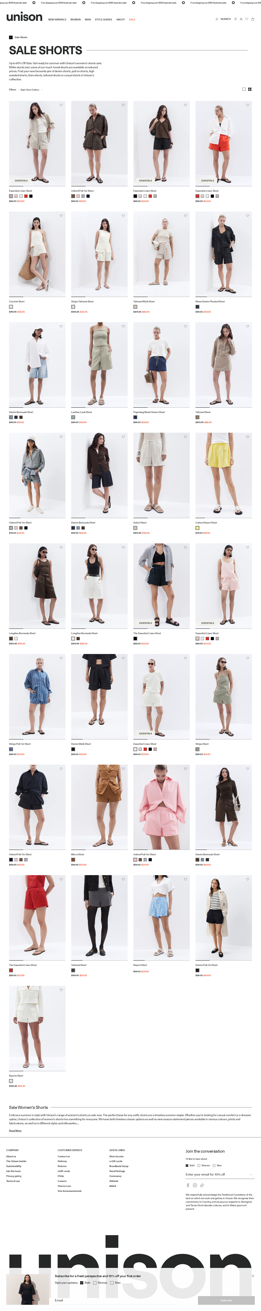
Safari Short (139, 522)
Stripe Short (202, 743)
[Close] (253, 1276)
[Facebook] (188, 1185)
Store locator (116, 1156)
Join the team (13, 1171)
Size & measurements (69, 1191)
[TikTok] (202, 1185)
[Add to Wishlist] (61, 105)
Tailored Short (78, 965)
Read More (15, 1130)
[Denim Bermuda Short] (37, 365)
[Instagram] (195, 1185)
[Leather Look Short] (99, 365)
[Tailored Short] (99, 918)
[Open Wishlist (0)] (247, 19)
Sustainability (13, 1166)
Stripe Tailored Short (82, 301)
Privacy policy (13, 1176)
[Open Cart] (253, 19)
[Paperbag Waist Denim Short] (161, 365)
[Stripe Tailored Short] (99, 254)
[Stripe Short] (223, 696)
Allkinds (113, 1181)
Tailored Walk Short (144, 301)
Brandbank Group (118, 1166)
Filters (12, 89)
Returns (62, 1166)
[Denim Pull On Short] (223, 918)
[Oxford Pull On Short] (99, 143)
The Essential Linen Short (147, 633)
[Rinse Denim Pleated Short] (223, 254)
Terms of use (13, 1181)
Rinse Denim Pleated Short (210, 301)
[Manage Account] (241, 19)
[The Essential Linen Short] (161, 586)
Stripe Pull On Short (20, 743)
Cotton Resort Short (206, 522)
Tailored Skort (203, 412)
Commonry (115, 1176)
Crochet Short (16, 301)
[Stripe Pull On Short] (37, 696)
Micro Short (77, 854)
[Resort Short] (161, 918)
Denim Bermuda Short (21, 412)
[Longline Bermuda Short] (37, 586)
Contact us (64, 1156)
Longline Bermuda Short (22, 633)
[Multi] (250, 89)
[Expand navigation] (137, 22)
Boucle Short (16, 1075)
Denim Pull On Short (206, 965)
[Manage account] (241, 19)
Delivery (62, 1161)
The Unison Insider (16, 1161)
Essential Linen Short (20, 190)
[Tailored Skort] (223, 365)
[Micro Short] (99, 807)
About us (11, 1156)
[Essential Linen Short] (37, 143)
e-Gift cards (115, 1161)
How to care (64, 1186)
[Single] (244, 89)
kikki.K (112, 1186)
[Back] (11, 37)
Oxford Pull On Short (82, 190)
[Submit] (250, 1174)
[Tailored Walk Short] (161, 254)
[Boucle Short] (37, 1028)
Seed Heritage (117, 1171)
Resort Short (140, 965)
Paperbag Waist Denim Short (149, 412)
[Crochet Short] (37, 254)
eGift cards (64, 1171)
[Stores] (235, 19)
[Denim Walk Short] (99, 696)
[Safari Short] (161, 475)
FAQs (61, 1176)
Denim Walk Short (81, 743)
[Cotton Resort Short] (223, 475)
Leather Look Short (81, 412)
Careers (62, 1181)
